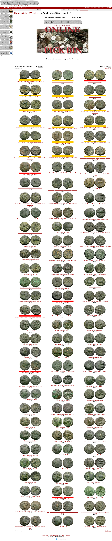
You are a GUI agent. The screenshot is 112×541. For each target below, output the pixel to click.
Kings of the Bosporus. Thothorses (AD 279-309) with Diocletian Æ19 (62, 512)
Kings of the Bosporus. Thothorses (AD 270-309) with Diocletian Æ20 (30, 527)
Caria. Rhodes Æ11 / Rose (30, 399)
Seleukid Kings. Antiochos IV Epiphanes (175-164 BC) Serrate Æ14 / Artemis (95, 158)
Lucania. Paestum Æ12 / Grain (62, 498)
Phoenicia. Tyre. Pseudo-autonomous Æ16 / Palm (30, 301)
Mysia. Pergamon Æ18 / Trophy (62, 344)
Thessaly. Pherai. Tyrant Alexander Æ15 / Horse (62, 274)
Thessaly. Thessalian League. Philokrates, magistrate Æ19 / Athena (95, 246)
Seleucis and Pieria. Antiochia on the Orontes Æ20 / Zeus (62, 260)
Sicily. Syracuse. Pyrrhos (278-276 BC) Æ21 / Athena (30, 142)
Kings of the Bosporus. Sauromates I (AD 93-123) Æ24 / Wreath (30, 511)
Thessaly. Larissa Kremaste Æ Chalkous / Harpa (94, 274)
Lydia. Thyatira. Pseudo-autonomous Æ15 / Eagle (30, 188)
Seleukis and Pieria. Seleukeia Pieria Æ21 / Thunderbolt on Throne (62, 172)
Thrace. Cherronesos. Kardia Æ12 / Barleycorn (95, 441)
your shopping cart (99, 7)
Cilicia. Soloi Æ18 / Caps (30, 246)
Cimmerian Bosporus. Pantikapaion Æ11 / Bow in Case (30, 219)
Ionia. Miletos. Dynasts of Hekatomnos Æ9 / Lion (30, 386)
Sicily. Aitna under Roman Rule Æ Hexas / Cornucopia (95, 301)
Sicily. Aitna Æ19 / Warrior (62, 468)
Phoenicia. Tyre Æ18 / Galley (62, 97)
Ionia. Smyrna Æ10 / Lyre (30, 427)
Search (47, 535)
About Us (62, 535)
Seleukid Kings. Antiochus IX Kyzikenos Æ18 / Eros (30, 233)
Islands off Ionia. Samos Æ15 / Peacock (94, 455)
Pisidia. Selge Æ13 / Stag (30, 482)
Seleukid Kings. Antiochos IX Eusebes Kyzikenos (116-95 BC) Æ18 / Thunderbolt (30, 158)
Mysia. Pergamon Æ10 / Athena (30, 455)
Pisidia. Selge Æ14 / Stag (95, 287)
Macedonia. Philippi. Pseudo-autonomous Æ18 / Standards (62, 203)
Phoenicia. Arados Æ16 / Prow (62, 143)
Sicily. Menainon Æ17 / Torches (30, 344)
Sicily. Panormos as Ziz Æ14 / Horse (30, 372)
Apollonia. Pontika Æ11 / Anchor (62, 330)
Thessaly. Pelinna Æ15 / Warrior (94, 315)
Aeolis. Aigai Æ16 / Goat (62, 526)
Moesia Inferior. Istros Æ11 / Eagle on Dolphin (95, 526)
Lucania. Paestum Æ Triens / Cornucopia (30, 496)
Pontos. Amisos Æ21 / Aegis (95, 82)
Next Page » (108, 68)
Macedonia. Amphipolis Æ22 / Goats (30, 259)
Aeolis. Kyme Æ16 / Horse (95, 97)
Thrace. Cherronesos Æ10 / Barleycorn (95, 482)
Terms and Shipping (54, 535)
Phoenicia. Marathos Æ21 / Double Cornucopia (95, 260)
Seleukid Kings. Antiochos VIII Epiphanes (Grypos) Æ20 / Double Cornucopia (30, 204)
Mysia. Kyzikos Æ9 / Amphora (63, 454)
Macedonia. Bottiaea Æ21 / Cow (30, 414)
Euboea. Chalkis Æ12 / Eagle (30, 468)
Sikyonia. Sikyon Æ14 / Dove (95, 344)
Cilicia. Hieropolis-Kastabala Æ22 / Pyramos (62, 82)
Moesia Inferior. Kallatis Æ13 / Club (95, 427)
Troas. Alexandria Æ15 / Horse (30, 357)
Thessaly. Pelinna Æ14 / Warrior (30, 331)
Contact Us (108, 7)
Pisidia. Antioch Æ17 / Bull (95, 188)
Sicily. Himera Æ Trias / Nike (62, 302)
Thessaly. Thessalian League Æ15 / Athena (62, 316)
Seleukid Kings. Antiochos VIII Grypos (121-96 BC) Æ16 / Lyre (62, 190)
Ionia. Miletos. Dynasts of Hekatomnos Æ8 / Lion (62, 385)
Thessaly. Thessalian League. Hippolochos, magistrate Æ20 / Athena (94, 174)
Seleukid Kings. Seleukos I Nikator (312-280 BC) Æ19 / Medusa (30, 317)
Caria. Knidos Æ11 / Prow (62, 427)
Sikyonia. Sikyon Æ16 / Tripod (95, 357)
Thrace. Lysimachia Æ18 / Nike (30, 174)
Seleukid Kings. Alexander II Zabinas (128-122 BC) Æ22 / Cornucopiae (94, 112)
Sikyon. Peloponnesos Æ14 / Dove (62, 357)
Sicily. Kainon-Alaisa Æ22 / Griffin (95, 330)
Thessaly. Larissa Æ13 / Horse (62, 400)
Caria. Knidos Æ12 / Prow (62, 232)
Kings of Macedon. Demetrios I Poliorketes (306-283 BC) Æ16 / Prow (95, 128)
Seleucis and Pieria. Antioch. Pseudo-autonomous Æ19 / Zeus (30, 127)
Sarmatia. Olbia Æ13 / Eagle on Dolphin (94, 468)
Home (1, 7)
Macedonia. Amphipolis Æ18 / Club (95, 400)
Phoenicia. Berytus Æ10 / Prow (30, 274)
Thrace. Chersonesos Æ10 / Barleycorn (94, 386)
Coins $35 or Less (8, 7)
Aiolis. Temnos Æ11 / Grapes (62, 483)
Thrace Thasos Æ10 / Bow (30, 441)
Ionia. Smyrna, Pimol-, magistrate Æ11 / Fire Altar (94, 371)
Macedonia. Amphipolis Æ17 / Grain (62, 246)
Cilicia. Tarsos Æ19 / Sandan (30, 111)
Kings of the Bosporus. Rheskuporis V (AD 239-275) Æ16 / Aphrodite (95, 512)
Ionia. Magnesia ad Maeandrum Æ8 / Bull (95, 414)
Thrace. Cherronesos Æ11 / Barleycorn (62, 441)
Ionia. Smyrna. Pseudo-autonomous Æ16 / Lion (62, 414)
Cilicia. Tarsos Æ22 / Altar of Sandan (30, 96)
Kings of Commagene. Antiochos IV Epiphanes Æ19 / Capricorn (95, 232)
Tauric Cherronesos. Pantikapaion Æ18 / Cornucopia (62, 371)
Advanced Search (84, 10)
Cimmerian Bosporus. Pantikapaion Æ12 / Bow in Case (95, 203)
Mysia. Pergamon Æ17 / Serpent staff (62, 111)
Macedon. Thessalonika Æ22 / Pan (62, 288)
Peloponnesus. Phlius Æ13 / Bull (95, 497)
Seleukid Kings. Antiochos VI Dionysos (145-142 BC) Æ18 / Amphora (30, 82)
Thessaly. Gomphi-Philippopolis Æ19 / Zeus (30, 288)
